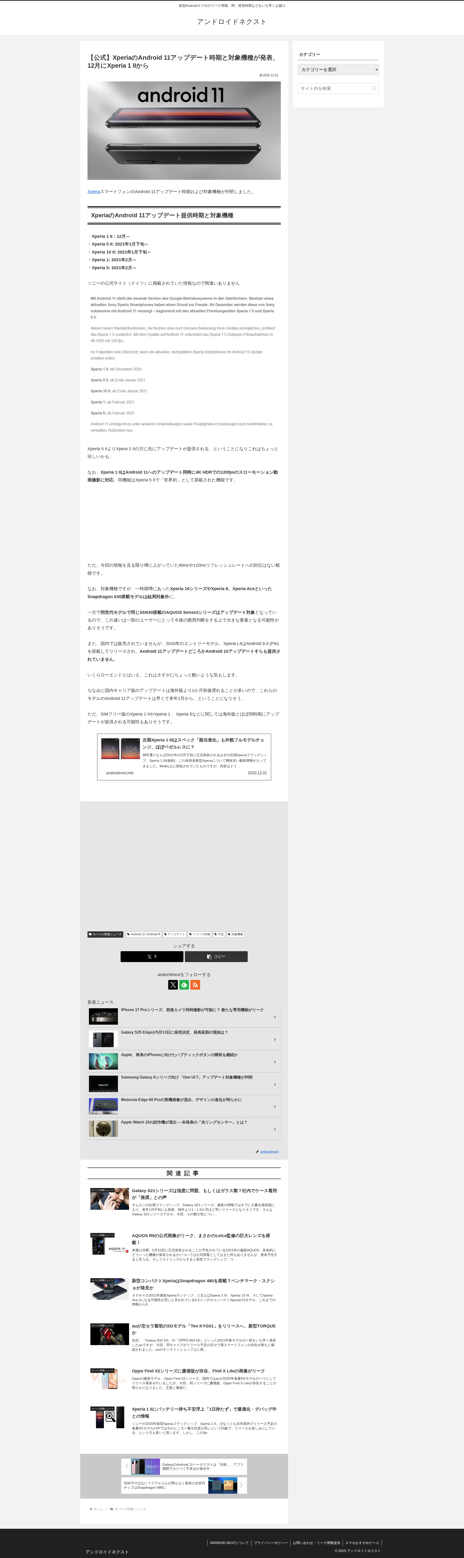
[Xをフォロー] (173, 985)
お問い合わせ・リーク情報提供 (316, 1543)
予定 (221, 934)
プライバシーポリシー (271, 1543)
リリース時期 (201, 934)
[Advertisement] (184, 525)
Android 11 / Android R (145, 934)
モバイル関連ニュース (107, 934)
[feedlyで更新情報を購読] (184, 985)
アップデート (176, 934)
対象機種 (237, 934)
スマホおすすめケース (362, 1543)
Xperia (93, 191)
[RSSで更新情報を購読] (195, 985)
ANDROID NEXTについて (229, 1543)
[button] (216, 956)
